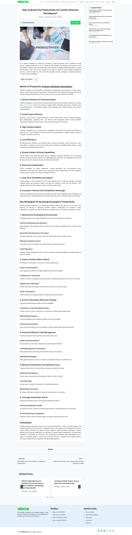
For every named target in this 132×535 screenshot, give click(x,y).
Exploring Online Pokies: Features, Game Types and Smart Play (100, 17)
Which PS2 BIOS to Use (60, 517)
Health (87, 2)
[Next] (79, 487)
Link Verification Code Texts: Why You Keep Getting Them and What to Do (99, 29)
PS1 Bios (47, 2)
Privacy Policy (90, 512)
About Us (88, 523)
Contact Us (108, 2)
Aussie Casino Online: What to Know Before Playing (99, 23)
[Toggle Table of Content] (35, 79)
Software (82, 2)
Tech (77, 2)
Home (42, 2)
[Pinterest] (101, 531)
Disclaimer (89, 517)
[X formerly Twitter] (113, 531)
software (60, 17)
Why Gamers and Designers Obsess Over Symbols (101, 41)
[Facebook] (98, 531)
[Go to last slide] (21, 487)
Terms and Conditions (92, 515)
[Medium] (104, 531)
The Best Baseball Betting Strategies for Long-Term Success (100, 36)
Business (92, 2)
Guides (97, 2)
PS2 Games (63, 2)
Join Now (76, 22)
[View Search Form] (113, 2)
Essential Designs (27, 105)
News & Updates (55, 2)
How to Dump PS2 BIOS (60, 520)
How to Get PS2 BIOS (59, 515)
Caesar (42, 17)
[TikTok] (110, 531)
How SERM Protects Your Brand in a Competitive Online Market (31, 461)
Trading (102, 2)
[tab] (47, 497)
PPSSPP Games (71, 2)
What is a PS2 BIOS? (59, 512)
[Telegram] (107, 531)
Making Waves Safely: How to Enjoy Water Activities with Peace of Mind (69, 461)
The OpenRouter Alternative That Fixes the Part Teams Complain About (100, 11)
